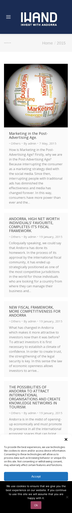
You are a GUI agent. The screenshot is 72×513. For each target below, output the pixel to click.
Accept (36, 476)
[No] (67, 497)
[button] (66, 439)
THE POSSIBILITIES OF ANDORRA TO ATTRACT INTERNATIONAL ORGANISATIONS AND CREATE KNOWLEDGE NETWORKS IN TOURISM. (34, 397)
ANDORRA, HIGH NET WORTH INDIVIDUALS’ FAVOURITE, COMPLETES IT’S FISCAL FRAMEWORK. (34, 224)
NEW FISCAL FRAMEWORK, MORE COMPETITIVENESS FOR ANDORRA (34, 311)
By (30, 143)
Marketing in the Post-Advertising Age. (28, 135)
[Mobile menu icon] (8, 17)
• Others (15, 143)
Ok (36, 505)
